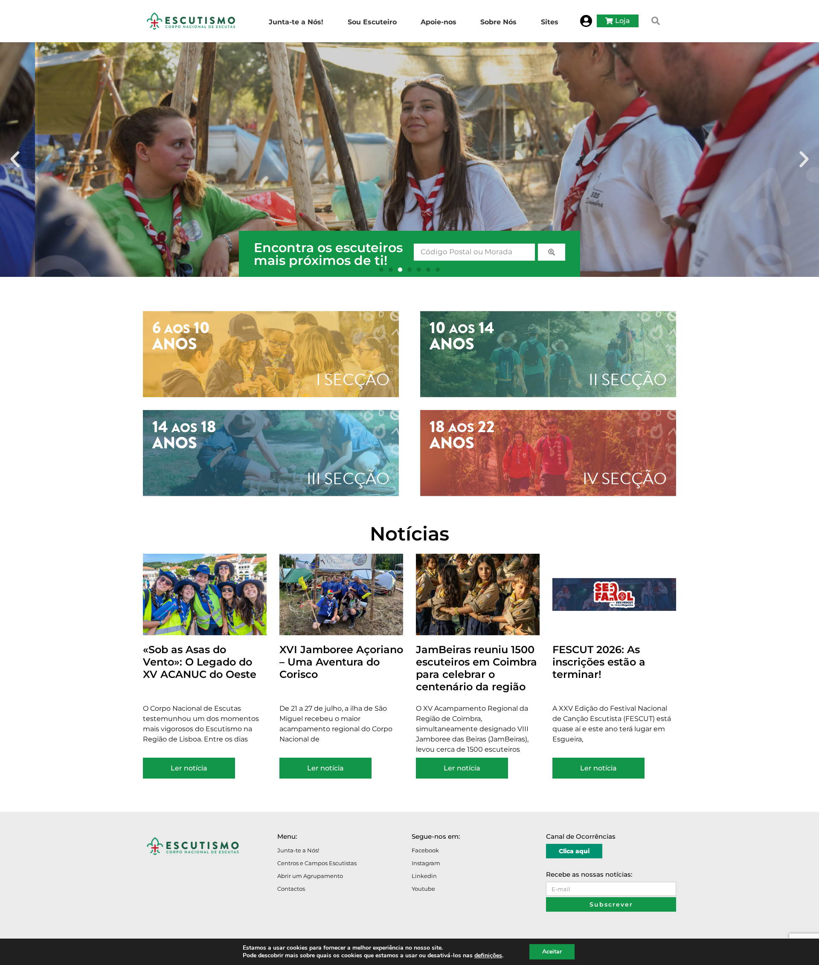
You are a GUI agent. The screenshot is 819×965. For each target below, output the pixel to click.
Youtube (423, 888)
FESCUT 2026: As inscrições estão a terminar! (598, 661)
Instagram (426, 863)
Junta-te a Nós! (298, 850)
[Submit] (551, 252)
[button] (655, 20)
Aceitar (552, 952)
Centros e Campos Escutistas (317, 863)
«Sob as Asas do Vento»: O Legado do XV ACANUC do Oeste (199, 661)
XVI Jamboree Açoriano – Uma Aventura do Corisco (341, 661)
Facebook (425, 850)
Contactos (291, 888)
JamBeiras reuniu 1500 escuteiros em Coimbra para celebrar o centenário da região (476, 667)
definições (488, 955)
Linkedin (424, 875)
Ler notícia (189, 768)
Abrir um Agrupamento (310, 875)
